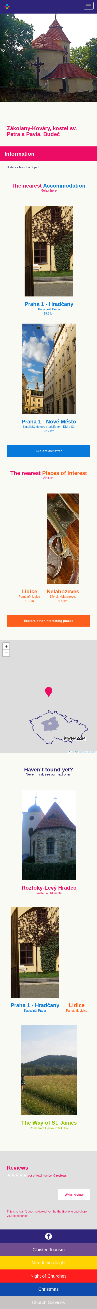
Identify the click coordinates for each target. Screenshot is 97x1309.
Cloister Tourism (48, 1249)
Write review (74, 1194)
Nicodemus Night (49, 1262)
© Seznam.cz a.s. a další (86, 751)
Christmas (48, 1289)
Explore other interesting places (48, 621)
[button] (48, 692)
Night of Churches (48, 1276)
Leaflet (73, 751)
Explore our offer (49, 451)
